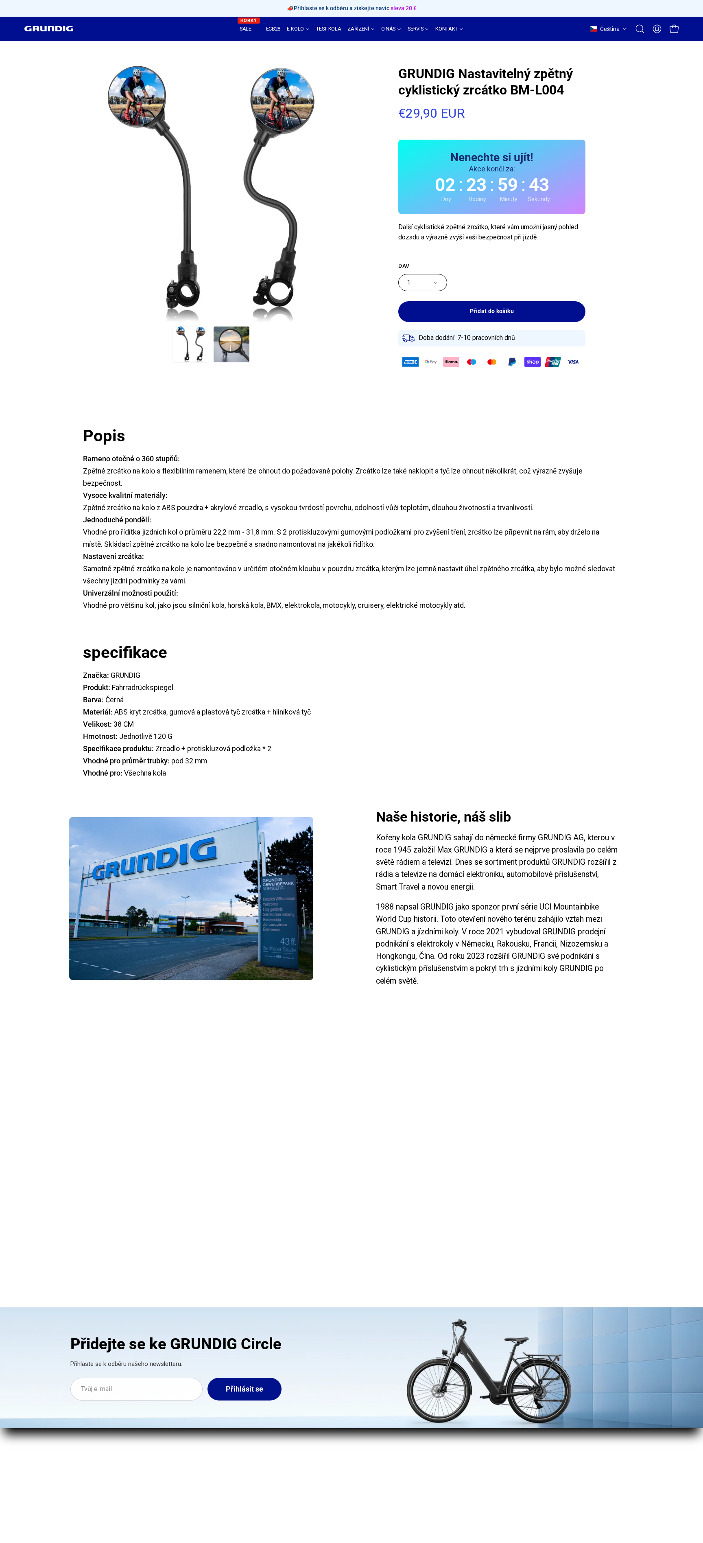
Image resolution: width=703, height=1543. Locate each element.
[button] (608, 29)
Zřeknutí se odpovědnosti (467, 1443)
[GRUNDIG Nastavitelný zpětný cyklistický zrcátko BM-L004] (190, 344)
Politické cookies (454, 1472)
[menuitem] (249, 29)
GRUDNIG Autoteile (323, 1428)
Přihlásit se (244, 1389)
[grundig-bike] (48, 28)
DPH (434, 1457)
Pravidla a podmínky (458, 1428)
